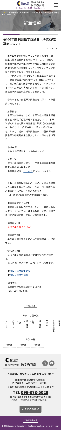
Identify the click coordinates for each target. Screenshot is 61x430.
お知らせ (13, 324)
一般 (20, 322)
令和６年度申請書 (19, 274)
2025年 (23, 345)
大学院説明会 (53, 326)
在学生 (47, 323)
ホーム (4, 12)
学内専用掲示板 (30, 420)
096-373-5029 (34, 392)
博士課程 (40, 324)
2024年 (37, 345)
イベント (6, 324)
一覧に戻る (30, 305)
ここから (28, 171)
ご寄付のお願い (30, 408)
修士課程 (27, 324)
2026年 (9, 345)
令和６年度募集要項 (20, 270)
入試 (33, 322)
